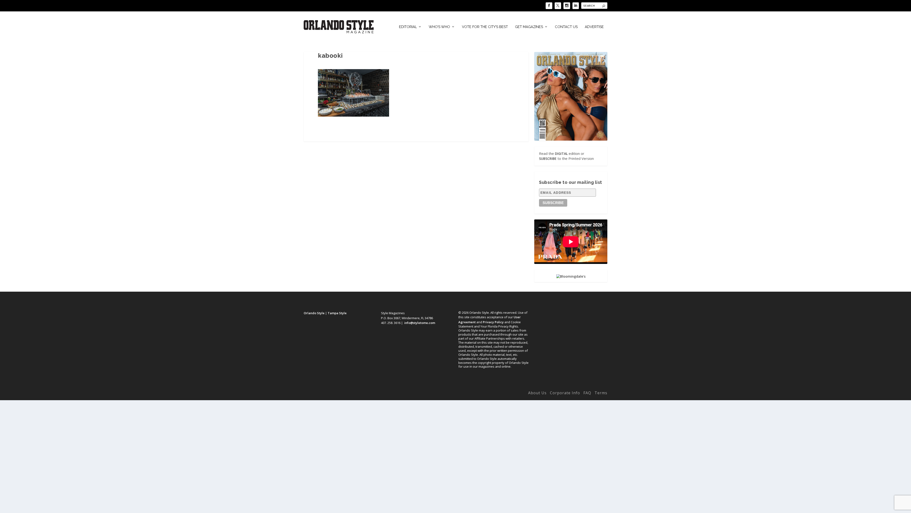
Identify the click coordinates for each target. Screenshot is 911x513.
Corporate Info (565, 392)
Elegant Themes (335, 394)
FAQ (587, 392)
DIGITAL (561, 153)
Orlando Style (314, 313)
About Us (537, 392)
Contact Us (566, 27)
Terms (601, 392)
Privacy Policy (493, 322)
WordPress (377, 394)
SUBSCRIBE (548, 158)
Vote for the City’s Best (485, 27)
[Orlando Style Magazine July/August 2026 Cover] (570, 96)
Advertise (594, 27)
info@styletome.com (419, 323)
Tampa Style (337, 313)
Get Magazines (529, 27)
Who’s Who (439, 27)
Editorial (408, 27)
